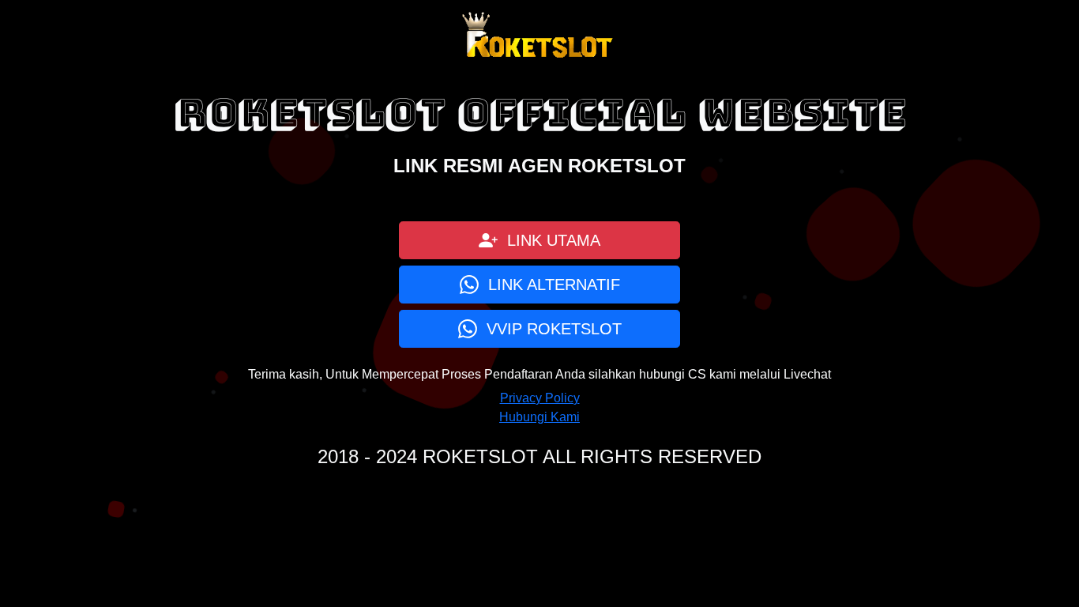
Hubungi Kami (539, 417)
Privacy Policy (540, 398)
